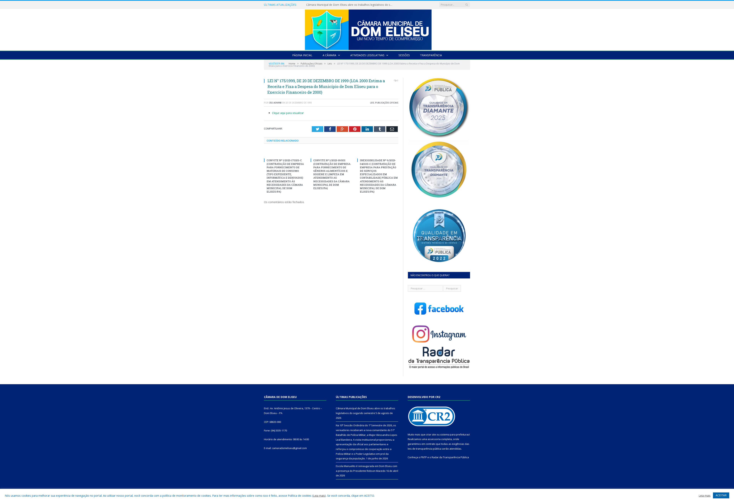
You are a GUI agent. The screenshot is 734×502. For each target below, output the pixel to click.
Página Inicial (302, 55)
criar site (431, 434)
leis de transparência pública (424, 448)
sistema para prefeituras (454, 434)
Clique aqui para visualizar (288, 113)
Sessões (404, 55)
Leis (372, 102)
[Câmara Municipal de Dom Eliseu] (367, 29)
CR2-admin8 (275, 102)
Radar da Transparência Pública (450, 457)
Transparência (431, 55)
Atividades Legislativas (367, 55)
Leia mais (319, 495)
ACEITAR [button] (721, 495)
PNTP (424, 457)
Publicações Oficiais (386, 102)
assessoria (434, 439)
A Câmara (329, 55)
